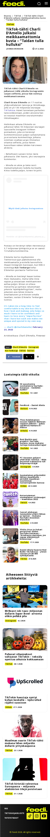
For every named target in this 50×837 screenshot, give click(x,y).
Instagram (34, 347)
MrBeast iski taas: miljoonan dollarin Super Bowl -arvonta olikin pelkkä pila (23, 613)
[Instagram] (37, 816)
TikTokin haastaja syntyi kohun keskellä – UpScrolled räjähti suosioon (23, 700)
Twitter (30, 351)
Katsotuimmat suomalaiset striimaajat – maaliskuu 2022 (32, 497)
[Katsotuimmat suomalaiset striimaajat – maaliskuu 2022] (10, 499)
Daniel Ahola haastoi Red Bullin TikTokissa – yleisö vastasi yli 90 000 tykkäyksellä (33, 553)
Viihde (24, 486)
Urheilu (24, 431)
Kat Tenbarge (11, 351)
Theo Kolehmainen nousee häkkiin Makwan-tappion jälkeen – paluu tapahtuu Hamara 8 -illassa (33, 424)
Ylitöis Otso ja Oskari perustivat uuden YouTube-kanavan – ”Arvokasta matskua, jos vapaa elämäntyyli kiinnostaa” (33, 534)
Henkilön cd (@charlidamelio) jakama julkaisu (27, 237)
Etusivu (7, 16)
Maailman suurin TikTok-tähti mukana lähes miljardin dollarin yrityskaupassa (24, 743)
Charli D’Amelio (20, 347)
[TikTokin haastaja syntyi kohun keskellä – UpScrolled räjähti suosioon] (25, 683)
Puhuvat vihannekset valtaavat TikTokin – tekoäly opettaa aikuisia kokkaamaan (24, 656)
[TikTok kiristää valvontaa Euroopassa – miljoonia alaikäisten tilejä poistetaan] (25, 769)
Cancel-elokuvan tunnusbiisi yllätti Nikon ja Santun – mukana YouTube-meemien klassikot (32, 516)
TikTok (17, 16)
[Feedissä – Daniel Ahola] (10, 407)
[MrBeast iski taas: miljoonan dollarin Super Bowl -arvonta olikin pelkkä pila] (25, 596)
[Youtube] (44, 816)
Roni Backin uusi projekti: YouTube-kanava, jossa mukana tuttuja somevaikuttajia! (33, 442)
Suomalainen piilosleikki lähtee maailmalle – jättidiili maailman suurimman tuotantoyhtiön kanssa (32, 479)
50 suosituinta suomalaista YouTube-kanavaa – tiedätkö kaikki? (31, 387)
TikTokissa (9, 110)
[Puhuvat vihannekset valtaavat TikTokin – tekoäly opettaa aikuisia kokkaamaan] (25, 639)
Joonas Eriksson (14, 49)
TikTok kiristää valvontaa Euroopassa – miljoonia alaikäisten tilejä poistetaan (23, 786)
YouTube (24, 393)
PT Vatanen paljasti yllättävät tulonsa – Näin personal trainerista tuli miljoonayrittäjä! (33, 460)
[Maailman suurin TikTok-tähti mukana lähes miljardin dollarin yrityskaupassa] (25, 726)
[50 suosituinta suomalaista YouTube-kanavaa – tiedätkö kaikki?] (10, 389)
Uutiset (24, 408)
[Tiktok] (30, 816)
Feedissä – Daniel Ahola (32, 405)
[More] (38, 356)
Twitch (24, 502)
